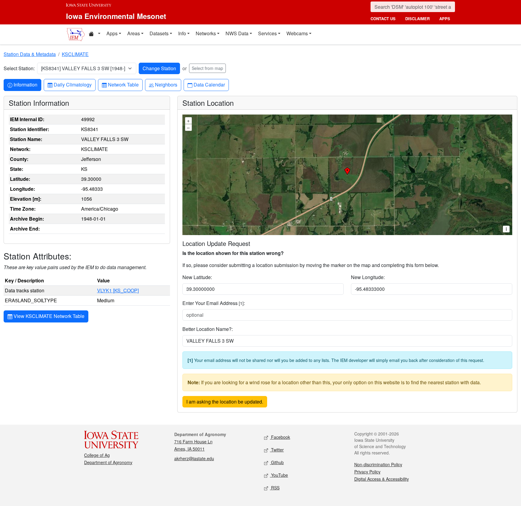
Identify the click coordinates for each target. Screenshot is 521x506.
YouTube (279, 475)
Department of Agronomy (108, 462)
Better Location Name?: (207, 328)
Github (277, 462)
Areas (133, 33)
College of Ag (97, 455)
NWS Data (237, 33)
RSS (274, 488)
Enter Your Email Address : (213, 303)
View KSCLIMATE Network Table (48, 316)
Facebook (280, 437)
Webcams (297, 33)
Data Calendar (209, 84)
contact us (383, 18)
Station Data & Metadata (30, 54)
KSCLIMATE (75, 54)
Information (25, 84)
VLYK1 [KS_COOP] (118, 290)
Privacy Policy (367, 472)
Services (267, 33)
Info (182, 33)
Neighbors (166, 84)
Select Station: (19, 68)
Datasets (159, 33)
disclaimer (417, 18)
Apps (112, 33)
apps (444, 18)
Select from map (207, 68)
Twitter (277, 450)
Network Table (123, 84)
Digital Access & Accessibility (381, 479)
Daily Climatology (72, 84)
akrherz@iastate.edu (194, 458)
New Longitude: (368, 277)
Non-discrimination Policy (378, 464)
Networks (206, 33)
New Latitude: (197, 277)
